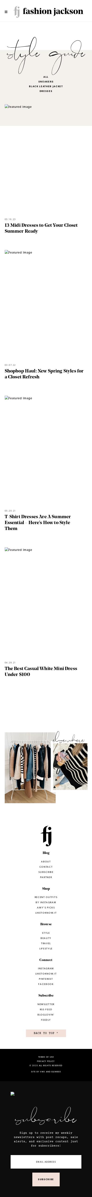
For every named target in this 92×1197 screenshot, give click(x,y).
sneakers (46, 81)
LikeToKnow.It (46, 912)
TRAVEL (46, 943)
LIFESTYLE (46, 948)
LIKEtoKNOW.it (46, 973)
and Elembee (53, 1071)
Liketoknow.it (30, 771)
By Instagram (46, 902)
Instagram (71, 769)
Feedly (46, 1020)
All (46, 77)
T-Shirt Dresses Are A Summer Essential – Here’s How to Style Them (38, 523)
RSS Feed (46, 1009)
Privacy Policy (46, 1061)
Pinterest (46, 979)
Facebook (46, 984)
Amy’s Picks (46, 907)
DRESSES (46, 91)
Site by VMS (38, 1071)
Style (46, 933)
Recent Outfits (46, 897)
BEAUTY (46, 938)
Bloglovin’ (46, 1014)
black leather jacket (46, 86)
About (46, 861)
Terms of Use (46, 1057)
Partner (46, 877)
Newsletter (46, 1004)
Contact (46, 867)
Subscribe (45, 872)
